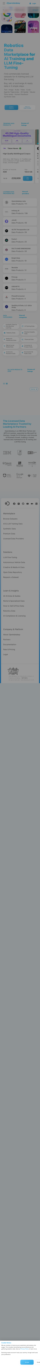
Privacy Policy (25, 1349)
